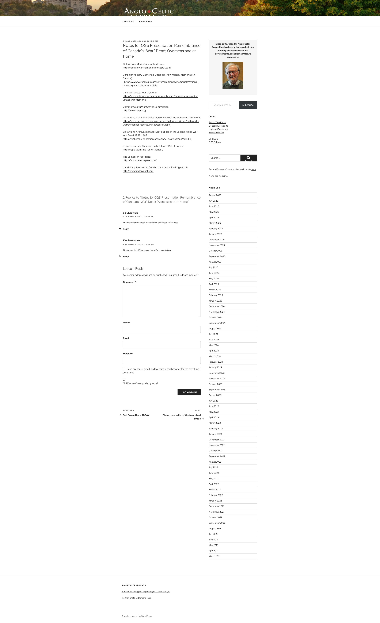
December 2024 (217, 306)
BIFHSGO (213, 139)
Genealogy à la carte (218, 125)
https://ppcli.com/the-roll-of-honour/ (143, 149)
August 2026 (215, 195)
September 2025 (217, 256)
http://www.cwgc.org (134, 110)
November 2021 (216, 512)
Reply (126, 229)
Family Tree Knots (217, 122)
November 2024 (217, 312)
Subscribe (248, 105)
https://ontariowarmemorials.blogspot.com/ (147, 67)
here (253, 169)
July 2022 (213, 467)
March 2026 (215, 223)
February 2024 (216, 362)
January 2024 (215, 367)
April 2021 (213, 550)
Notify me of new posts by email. (140, 383)
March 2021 (214, 556)
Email (126, 338)
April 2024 (214, 350)
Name (126, 322)
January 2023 (215, 434)
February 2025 (216, 295)
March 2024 (215, 356)
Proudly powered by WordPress (137, 616)
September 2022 (217, 456)
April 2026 (214, 217)
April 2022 (214, 484)
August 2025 (215, 262)
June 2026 (214, 206)
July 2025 (213, 267)
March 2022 (215, 489)
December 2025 (217, 239)
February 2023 (216, 428)
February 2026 (216, 228)
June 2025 (214, 273)
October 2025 (215, 250)
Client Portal (145, 21)
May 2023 (214, 412)
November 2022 (217, 445)
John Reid (153, 41)
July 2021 (213, 534)
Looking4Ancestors (218, 129)
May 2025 (214, 278)
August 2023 (215, 395)
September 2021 (217, 523)
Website (128, 353)
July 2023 (213, 400)
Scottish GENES (216, 132)
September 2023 (217, 389)
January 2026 (215, 234)
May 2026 (214, 212)
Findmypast (136, 591)
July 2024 (213, 334)
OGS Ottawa (215, 142)
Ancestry (126, 591)
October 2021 (215, 517)
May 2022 (213, 478)
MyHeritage (149, 591)
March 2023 (215, 423)
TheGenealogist (162, 591)
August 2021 (215, 528)
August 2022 (215, 461)
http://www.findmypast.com (138, 171)
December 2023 (217, 373)
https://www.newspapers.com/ (139, 160)
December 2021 (216, 506)
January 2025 (215, 300)
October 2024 (215, 317)
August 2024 (215, 328)
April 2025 (214, 284)
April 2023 (214, 417)
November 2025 (217, 245)
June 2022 (214, 473)
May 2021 (213, 545)
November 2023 (217, 378)
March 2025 (215, 289)
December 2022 (216, 439)
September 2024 (217, 323)
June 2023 (214, 406)
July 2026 (213, 200)
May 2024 (214, 345)
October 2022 (215, 450)
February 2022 (216, 495)
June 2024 (214, 339)
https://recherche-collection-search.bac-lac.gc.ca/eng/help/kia (157, 139)
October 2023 (215, 384)
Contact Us (128, 21)
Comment (129, 282)
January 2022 (215, 500)
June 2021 (214, 539)
